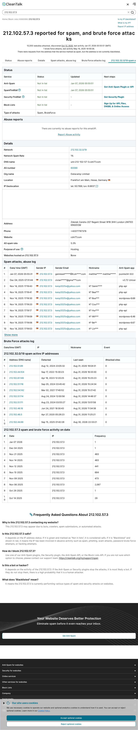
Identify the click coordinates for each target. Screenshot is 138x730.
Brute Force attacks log (93, 60)
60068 (74, 168)
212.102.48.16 (16, 408)
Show (11, 334)
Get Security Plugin (114, 97)
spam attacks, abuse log (63, 60)
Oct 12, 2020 (67, 46)
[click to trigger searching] (132, 12)
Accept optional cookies (71, 718)
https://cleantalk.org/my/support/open (78, 558)
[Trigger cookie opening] (4, 703)
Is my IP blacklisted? (127, 19)
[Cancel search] (127, 4)
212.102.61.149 (16, 378)
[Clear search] (128, 12)
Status (8, 60)
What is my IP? (124, 23)
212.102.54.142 (16, 390)
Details (41, 60)
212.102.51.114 (16, 396)
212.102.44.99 (16, 422)
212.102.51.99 (16, 366)
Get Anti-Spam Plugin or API (119, 86)
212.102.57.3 (46, 274)
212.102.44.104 (16, 372)
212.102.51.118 (16, 384)
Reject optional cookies (71, 724)
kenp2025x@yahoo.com (67, 286)
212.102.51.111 (16, 402)
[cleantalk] (12, 4)
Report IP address (126, 26)
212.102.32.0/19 (79, 149)
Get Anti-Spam (69, 636)
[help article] (20, 90)
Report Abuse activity (69, 134)
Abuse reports (24, 60)
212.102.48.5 (15, 414)
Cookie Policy (44, 710)
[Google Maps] (97, 186)
